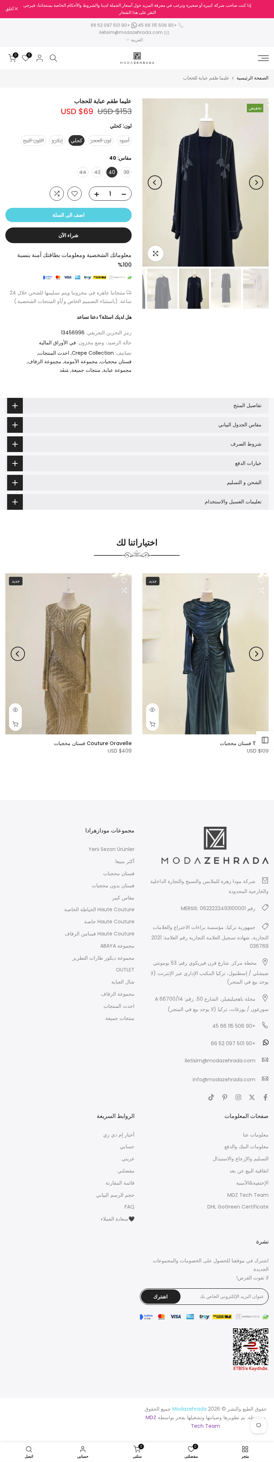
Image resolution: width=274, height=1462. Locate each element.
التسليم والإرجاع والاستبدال (241, 1158)
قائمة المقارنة (120, 1182)
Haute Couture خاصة (109, 921)
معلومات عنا (256, 1134)
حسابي (127, 1146)
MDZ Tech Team (248, 1195)
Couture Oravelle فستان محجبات (93, 743)
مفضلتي (126, 1170)
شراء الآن (68, 235)
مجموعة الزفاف (44, 361)
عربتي (128, 1158)
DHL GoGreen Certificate (238, 1206)
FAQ (130, 1206)
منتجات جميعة (86, 370)
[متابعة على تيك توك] (211, 1097)
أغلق (260, 9)
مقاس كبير (123, 897)
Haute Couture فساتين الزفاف (100, 933)
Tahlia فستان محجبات (244, 743)
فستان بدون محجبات (113, 885)
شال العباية (123, 981)
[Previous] (256, 182)
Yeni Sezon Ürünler (111, 849)
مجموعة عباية (117, 370)
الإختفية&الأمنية (252, 1182)
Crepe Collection (93, 352)
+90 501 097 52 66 (111, 25)
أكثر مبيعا (125, 861)
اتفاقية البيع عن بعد (249, 1170)
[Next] (155, 182)
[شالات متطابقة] (265, 740)
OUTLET (125, 969)
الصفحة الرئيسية (253, 78)
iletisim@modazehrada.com (131, 32)
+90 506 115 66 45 (157, 25)
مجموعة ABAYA (117, 945)
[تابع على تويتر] (252, 1097)
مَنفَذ (64, 370)
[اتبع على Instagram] (238, 1097)
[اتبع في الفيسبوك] (265, 1097)
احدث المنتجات (53, 352)
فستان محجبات (116, 361)
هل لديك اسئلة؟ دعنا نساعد (104, 316)
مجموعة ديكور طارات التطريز (103, 957)
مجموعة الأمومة (81, 361)
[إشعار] (137, 9)
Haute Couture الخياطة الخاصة (99, 909)
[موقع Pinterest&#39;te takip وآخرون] (225, 1097)
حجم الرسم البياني (115, 1195)
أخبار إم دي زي (119, 1134)
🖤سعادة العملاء (118, 1218)
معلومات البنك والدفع (246, 1146)
